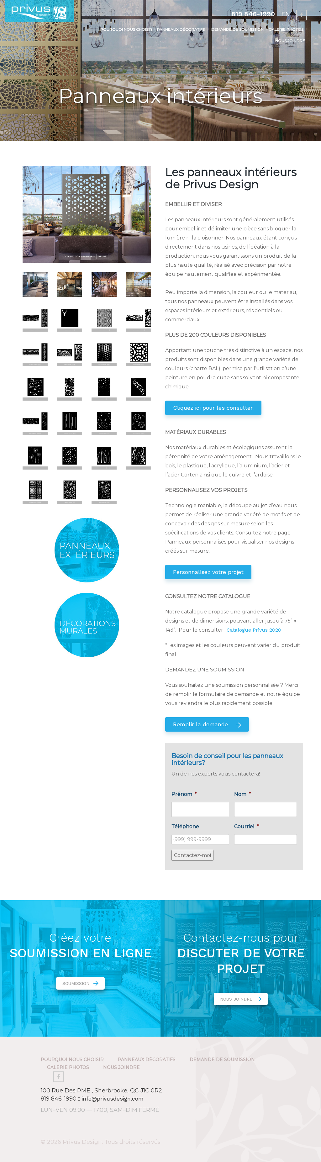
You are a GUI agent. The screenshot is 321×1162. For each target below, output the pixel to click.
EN (285, 14)
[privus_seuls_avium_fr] (104, 422)
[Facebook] (301, 15)
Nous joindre (290, 40)
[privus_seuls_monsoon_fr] (35, 422)
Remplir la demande (201, 724)
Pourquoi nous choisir (126, 29)
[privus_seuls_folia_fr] (69, 491)
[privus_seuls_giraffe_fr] (104, 319)
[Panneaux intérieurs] (87, 214)
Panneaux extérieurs (172, 42)
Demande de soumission (237, 29)
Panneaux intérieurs (171, 55)
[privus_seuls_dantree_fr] (35, 319)
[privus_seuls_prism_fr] (104, 353)
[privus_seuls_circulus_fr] (138, 422)
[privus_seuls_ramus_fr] (138, 457)
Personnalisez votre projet (208, 572)
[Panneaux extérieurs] (87, 550)
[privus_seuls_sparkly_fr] (104, 388)
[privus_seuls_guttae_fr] (69, 457)
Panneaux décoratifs (181, 29)
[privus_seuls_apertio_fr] (69, 422)
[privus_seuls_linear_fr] (35, 353)
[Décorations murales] (87, 625)
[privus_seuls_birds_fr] (35, 388)
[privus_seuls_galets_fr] (104, 491)
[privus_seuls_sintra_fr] (138, 353)
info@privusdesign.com (113, 1098)
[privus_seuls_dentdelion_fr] (35, 457)
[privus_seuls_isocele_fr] (138, 319)
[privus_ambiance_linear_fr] (35, 284)
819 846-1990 (253, 14)
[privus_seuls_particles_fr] (69, 388)
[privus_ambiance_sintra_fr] (104, 284)
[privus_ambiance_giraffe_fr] (138, 284)
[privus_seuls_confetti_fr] (138, 388)
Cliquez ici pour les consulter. (213, 407)
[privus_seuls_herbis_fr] (104, 457)
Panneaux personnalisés (176, 81)
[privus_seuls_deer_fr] (69, 319)
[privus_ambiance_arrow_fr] (69, 284)
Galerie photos (286, 29)
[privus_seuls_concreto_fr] (35, 491)
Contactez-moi (192, 855)
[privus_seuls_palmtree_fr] (69, 353)
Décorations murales (173, 68)
